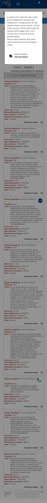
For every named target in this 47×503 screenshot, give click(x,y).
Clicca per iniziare (21, 57)
